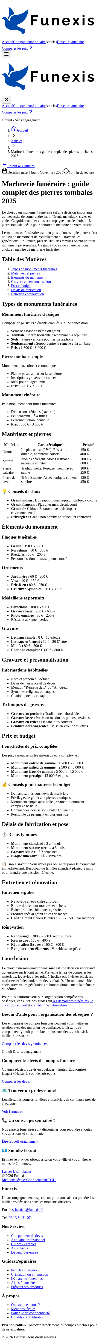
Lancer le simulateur (16, 1171)
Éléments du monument (28, 277)
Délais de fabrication (26, 290)
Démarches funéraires (27, 1278)
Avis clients (19, 1248)
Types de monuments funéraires (34, 269)
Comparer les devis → (18, 1081)
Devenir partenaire (70, 42)
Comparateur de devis (27, 1236)
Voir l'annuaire (12, 1111)
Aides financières (23, 1283)
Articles (16, 141)
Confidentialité (37, 1180)
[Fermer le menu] (6, 100)
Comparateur (22, 42)
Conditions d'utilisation (27, 1317)
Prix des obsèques (24, 1270)
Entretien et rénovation (27, 294)
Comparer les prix (15, 48)
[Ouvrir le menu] (6, 54)
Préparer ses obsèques (27, 1287)
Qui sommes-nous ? (25, 1305)
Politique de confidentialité (30, 1313)
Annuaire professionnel (28, 1240)
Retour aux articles (21, 166)
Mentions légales (14, 1180)
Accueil (7, 42)
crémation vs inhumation (48, 1005)
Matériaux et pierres (25, 273)
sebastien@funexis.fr (27, 1210)
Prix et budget (21, 286)
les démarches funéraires (70, 1001)
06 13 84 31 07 (20, 1218)
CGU (52, 1180)
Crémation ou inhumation (29, 1274)
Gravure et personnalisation (31, 282)
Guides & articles (23, 1244)
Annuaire (39, 42)
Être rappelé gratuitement (20, 1141)
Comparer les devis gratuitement (25, 1044)
